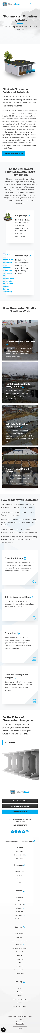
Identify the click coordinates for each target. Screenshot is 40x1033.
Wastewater (19, 973)
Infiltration (19, 851)
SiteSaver (19, 908)
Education (19, 944)
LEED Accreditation (19, 999)
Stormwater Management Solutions (18, 841)
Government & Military (19, 948)
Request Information (19, 1006)
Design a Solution (25, 811)
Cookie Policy (20, 1024)
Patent (20, 1019)
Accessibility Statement (20, 1026)
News (19, 988)
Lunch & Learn (19, 871)
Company (18, 982)
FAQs (19, 882)
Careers (19, 1002)
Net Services (19, 919)
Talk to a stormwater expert (13, 153)
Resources (18, 865)
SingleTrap (19, 897)
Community (19, 937)
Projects (18, 927)
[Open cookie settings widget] (3, 1029)
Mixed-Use (19, 959)
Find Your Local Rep (20, 801)
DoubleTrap (19, 900)
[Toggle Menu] (35, 4)
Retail (19, 962)
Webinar (19, 875)
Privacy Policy (20, 1021)
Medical (19, 955)
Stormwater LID (19, 855)
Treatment (19, 858)
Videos (19, 879)
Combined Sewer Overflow (19, 941)
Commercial (19, 933)
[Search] (30, 4)
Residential (19, 966)
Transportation (19, 970)
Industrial (19, 951)
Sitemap (20, 1028)
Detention (19, 847)
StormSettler (19, 904)
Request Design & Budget (20, 806)
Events (19, 992)
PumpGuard (19, 915)
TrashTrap (19, 911)
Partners (19, 995)
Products (18, 890)
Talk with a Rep (10, 742)
